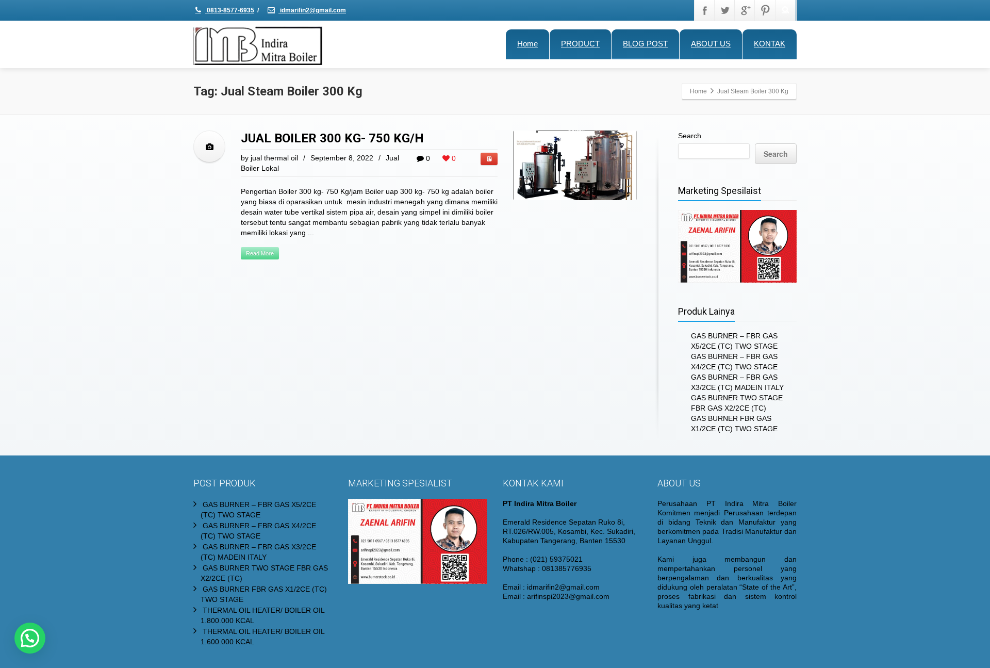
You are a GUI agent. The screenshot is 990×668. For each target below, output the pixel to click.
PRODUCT (580, 43)
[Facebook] (705, 10)
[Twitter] (725, 10)
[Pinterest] (765, 10)
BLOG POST (645, 43)
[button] (29, 638)
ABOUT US (711, 43)
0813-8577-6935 (229, 10)
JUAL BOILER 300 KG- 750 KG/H (332, 138)
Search (689, 136)
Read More (260, 253)
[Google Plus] (745, 10)
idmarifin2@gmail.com (312, 10)
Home (527, 43)
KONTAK (769, 43)
